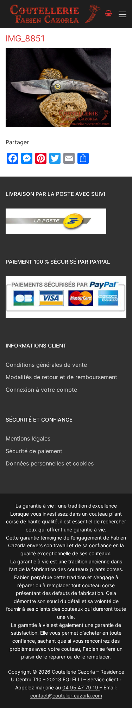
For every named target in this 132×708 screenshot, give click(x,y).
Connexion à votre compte (41, 389)
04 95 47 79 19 (81, 687)
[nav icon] (122, 14)
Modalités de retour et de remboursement (61, 377)
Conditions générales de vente (46, 364)
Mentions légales (28, 438)
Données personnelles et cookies (50, 463)
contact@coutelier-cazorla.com (66, 696)
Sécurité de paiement (34, 451)
